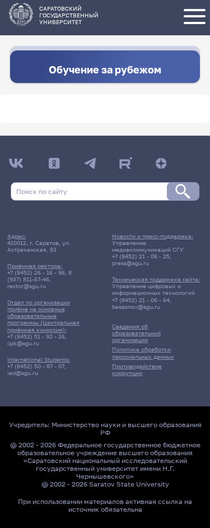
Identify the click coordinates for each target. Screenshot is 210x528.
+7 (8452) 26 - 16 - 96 (36, 272)
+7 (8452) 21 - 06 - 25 (141, 256)
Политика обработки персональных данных (143, 352)
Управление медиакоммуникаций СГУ (148, 246)
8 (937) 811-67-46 (39, 275)
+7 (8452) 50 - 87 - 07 (35, 366)
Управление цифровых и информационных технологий (153, 289)
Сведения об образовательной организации (136, 333)
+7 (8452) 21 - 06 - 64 (141, 300)
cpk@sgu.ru (23, 343)
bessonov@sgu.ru (136, 306)
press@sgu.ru (130, 263)
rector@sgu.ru (26, 285)
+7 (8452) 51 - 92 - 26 (36, 336)
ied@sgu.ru (22, 372)
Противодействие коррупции (137, 369)
